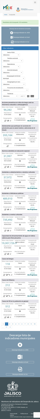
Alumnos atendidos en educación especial (16, 151)
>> (10, 327)
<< (3, 324)
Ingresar (33, 413)
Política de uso (24, 413)
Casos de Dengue (7, 259)
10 (34, 324)
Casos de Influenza (8, 280)
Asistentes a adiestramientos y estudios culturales (18, 172)
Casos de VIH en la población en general (15, 301)
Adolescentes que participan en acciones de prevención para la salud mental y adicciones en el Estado (18, 128)
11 (6, 327)
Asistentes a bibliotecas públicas (12, 193)
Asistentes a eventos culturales (12, 214)
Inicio (5, 14)
